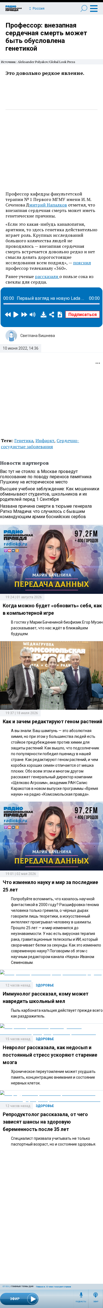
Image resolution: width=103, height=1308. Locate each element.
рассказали (47, 276)
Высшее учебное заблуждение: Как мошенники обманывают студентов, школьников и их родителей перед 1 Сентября (49, 494)
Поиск (83, 8)
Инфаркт (44, 440)
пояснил (82, 263)
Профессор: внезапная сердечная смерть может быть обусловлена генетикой (46, 36)
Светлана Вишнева (37, 335)
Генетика (23, 440)
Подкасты (81, 1302)
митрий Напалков (48, 205)
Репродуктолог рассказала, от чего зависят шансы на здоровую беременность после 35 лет (45, 1121)
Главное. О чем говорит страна (53, 1286)
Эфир (95, 1302)
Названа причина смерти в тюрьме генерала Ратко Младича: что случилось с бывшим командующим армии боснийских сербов (46, 511)
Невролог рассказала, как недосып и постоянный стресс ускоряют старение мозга (50, 1055)
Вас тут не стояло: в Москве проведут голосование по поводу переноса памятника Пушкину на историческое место (45, 477)
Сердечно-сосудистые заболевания (40, 443)
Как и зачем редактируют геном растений (52, 721)
